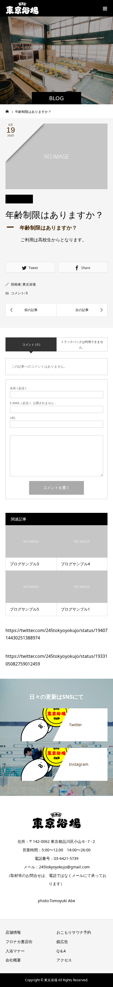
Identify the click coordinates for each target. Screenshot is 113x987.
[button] (56, 228)
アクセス (64, 960)
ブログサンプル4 (75, 563)
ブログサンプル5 (24, 609)
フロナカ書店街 (18, 941)
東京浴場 (29, 284)
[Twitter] (56, 709)
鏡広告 (62, 941)
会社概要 (13, 960)
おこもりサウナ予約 (73, 932)
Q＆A (61, 951)
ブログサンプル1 (75, 609)
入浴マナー (15, 951)
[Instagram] (56, 749)
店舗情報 (13, 932)
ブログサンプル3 (24, 563)
